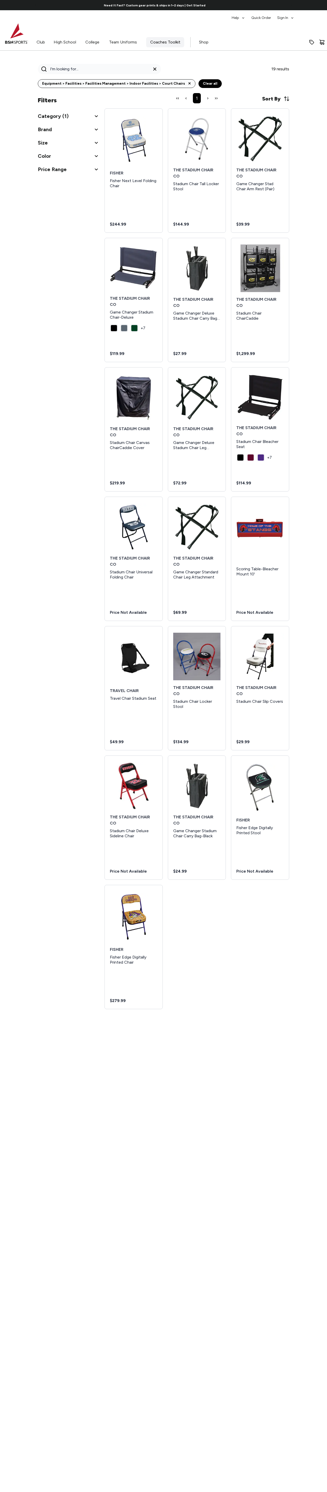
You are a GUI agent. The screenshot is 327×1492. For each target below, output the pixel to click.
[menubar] (263, 15)
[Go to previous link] (36, 5)
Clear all (210, 83)
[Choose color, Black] (114, 328)
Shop (203, 42)
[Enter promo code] (312, 42)
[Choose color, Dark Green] (134, 328)
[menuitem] (238, 15)
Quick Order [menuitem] (261, 18)
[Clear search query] (155, 69)
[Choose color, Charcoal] (124, 328)
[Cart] (322, 42)
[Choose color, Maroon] (251, 457)
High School (65, 42)
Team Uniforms (123, 42)
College (92, 42)
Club (41, 42)
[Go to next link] (291, 5)
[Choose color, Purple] (261, 457)
